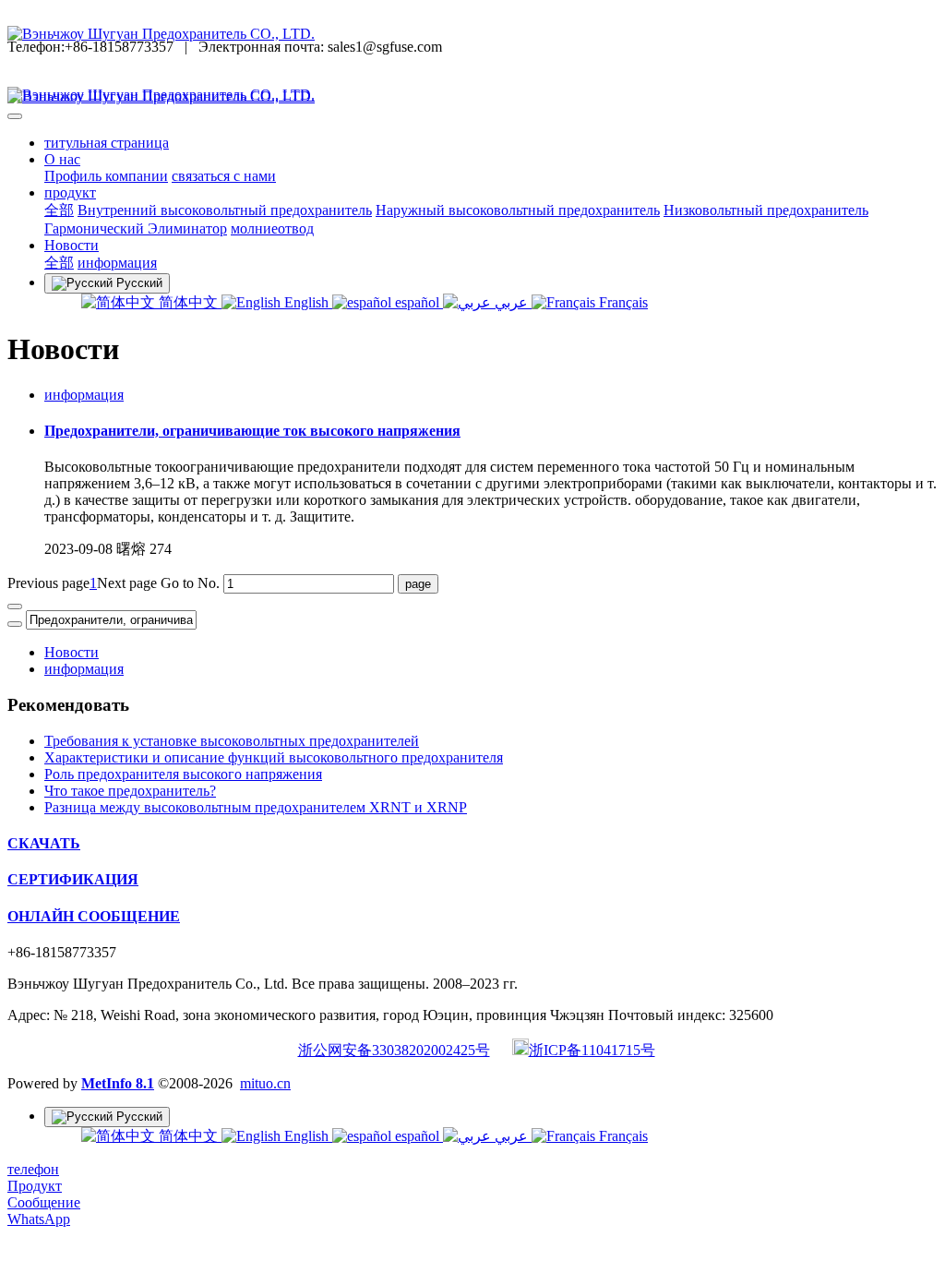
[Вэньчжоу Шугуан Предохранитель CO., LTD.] (472, 34)
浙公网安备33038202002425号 (394, 1050)
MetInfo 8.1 (117, 1083)
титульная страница (106, 142)
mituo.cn (265, 1083)
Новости (71, 652)
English (306, 302)
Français (621, 302)
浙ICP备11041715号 (592, 1050)
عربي (511, 302)
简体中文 (188, 302)
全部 (59, 210)
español (417, 302)
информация (84, 394)
